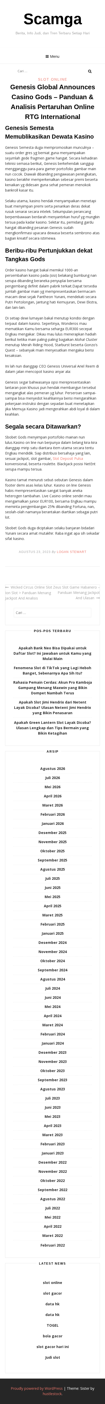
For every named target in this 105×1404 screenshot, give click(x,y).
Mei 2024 (52, 1006)
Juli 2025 (52, 878)
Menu (54, 56)
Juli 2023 (52, 1098)
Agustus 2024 (52, 979)
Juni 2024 (53, 997)
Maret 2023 (52, 1134)
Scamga (52, 18)
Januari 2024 (53, 1043)
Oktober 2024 (52, 960)
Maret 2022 (52, 1235)
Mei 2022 (52, 1217)
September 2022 (52, 1189)
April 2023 (52, 1125)
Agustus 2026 (52, 768)
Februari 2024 (53, 1034)
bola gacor (52, 1336)
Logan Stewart (71, 552)
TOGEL (53, 1325)
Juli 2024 (52, 988)
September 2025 (52, 860)
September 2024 (52, 970)
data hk (52, 1303)
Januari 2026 (53, 823)
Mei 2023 (52, 1116)
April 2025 (52, 905)
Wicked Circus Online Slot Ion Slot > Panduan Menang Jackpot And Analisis (28, 593)
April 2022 (52, 1226)
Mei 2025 (52, 896)
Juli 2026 (52, 777)
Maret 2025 (52, 915)
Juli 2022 (52, 1208)
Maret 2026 (52, 805)
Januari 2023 (53, 1153)
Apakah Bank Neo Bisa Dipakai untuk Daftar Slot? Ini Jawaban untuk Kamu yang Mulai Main (52, 653)
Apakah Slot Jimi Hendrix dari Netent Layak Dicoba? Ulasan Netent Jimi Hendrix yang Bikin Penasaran (52, 707)
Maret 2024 (52, 1024)
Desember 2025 (52, 832)
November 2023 (52, 1061)
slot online (52, 1282)
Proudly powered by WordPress (37, 1388)
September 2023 (52, 1079)
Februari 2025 (53, 924)
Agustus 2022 (52, 1198)
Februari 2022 (53, 1245)
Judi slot (52, 1357)
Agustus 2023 (52, 1089)
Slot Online (52, 79)
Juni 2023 (53, 1107)
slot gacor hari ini (52, 1346)
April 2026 (52, 796)
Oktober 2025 (52, 851)
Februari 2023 (53, 1144)
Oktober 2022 (52, 1180)
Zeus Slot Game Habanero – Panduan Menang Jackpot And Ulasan (76, 592)
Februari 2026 (53, 814)
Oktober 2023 (52, 1070)
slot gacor (52, 1293)
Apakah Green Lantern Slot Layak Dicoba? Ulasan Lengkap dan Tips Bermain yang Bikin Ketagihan (52, 728)
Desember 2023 (52, 1052)
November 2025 (52, 841)
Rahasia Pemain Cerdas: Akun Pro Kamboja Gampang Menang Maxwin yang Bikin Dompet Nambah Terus (52, 687)
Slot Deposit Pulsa (68, 458)
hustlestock (52, 1393)
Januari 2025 (53, 933)
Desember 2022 (52, 1162)
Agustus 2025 (52, 869)
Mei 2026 (52, 786)
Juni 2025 (53, 887)
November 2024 (52, 951)
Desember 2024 (52, 942)
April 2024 (52, 1015)
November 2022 (52, 1171)
